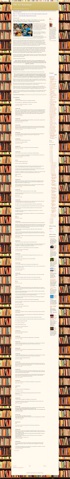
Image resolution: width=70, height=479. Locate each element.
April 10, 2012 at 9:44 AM (18, 448)
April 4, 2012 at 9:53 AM (18, 105)
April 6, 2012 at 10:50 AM (18, 377)
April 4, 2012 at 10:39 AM (18, 135)
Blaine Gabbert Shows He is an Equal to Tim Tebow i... (53, 204)
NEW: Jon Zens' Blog (53, 83)
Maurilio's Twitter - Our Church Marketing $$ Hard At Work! (53, 135)
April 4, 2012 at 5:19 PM (18, 327)
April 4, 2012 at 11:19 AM (18, 143)
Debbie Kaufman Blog (53, 102)
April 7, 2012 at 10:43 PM (18, 411)
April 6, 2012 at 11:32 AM (18, 382)
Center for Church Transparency (52, 91)
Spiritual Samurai (52, 87)
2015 (51, 157)
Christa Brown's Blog (53, 131)
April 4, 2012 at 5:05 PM (18, 270)
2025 (51, 147)
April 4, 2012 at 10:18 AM (18, 115)
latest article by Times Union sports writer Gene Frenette (39, 24)
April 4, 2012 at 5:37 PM (18, 333)
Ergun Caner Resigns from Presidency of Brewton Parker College (53, 280)
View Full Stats (51, 142)
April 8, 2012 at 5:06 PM (18, 426)
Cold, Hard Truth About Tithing (53, 124)
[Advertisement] (30, 458)
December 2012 (53, 162)
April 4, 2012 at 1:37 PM (18, 176)
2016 (51, 156)
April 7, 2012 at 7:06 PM (18, 403)
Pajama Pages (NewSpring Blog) (52, 104)
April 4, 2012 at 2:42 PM (18, 218)
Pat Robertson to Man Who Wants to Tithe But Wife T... (54, 198)
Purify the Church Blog (53, 113)
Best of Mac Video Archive (52, 121)
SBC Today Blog (52, 125)
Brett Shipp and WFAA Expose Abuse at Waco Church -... (53, 181)
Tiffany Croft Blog (52, 129)
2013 (51, 160)
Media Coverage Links (53, 94)
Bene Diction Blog (52, 111)
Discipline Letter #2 (53, 115)
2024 (51, 148)
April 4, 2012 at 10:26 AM (18, 129)
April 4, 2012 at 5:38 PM (18, 338)
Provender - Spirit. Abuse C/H (52, 100)
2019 (51, 152)
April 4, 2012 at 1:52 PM (18, 186)
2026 (51, 146)
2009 (51, 221)
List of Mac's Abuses (53, 112)
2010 (51, 219)
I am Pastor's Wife (52, 85)
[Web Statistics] (51, 19)
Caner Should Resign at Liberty (55, 328)
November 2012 (53, 164)
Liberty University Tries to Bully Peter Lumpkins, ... (54, 195)
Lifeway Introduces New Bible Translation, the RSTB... (53, 201)
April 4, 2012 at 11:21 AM (18, 148)
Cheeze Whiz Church (53, 110)
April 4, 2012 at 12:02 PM (18, 157)
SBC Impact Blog (52, 128)
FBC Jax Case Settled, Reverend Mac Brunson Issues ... (54, 208)
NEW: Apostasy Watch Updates (53, 81)
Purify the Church (52, 106)
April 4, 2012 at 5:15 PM (18, 307)
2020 (51, 151)
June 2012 (52, 170)
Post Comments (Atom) (20, 467)
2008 (51, 222)
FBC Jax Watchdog (53, 27)
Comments (51, 231)
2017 (51, 155)
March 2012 (53, 214)
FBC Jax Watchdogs (22, 4)
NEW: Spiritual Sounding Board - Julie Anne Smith (53, 79)
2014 (51, 159)
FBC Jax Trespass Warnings (52, 117)
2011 (51, 218)
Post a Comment (16, 450)
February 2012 (53, 215)
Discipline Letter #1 (53, 114)
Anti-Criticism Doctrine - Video (53, 98)
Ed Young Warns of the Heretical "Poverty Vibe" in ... (54, 185)
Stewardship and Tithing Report (53, 89)
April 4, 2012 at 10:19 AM (18, 122)
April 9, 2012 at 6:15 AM (18, 438)
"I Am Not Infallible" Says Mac (53, 288)
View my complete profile (52, 40)
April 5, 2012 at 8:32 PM (18, 366)
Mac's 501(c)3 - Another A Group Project (53, 138)
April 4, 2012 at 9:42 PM (18, 345)
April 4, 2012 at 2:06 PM (18, 196)
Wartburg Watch (52, 105)
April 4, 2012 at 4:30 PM (18, 237)
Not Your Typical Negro (53, 86)
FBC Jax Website (52, 132)
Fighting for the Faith (53, 107)
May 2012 (52, 171)
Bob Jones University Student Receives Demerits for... (54, 178)
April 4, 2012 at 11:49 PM (18, 350)
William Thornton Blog (53, 101)
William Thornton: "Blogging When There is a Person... (54, 188)
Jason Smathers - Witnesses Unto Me (52, 93)
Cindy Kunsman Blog (53, 84)
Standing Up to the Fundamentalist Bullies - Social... (53, 175)
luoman (37, 472)
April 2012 (52, 173)
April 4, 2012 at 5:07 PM (18, 283)
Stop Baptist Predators (53, 130)
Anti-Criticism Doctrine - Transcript (53, 96)
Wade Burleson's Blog (53, 122)
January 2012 (53, 216)
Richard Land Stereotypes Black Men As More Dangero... (53, 191)
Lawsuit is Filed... (52, 238)
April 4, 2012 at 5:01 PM (18, 250)
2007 (51, 223)
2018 (51, 153)
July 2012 (52, 169)
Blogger (42, 472)
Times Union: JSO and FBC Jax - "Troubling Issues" (53, 306)
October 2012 (53, 165)
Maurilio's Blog (52, 133)
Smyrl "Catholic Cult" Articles (53, 119)
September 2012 (53, 166)
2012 (51, 161)
